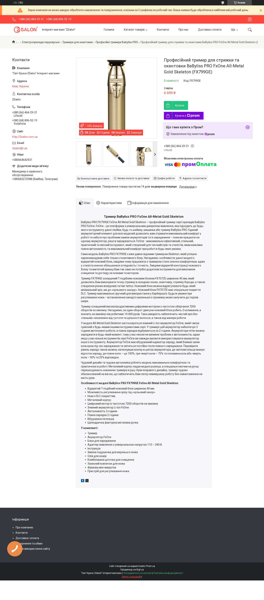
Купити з (180, 115)
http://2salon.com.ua (24, 136)
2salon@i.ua (19, 148)
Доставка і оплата (209, 29)
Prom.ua (150, 566)
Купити (179, 105)
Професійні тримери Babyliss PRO (117, 42)
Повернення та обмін (29, 543)
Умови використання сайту (33, 548)
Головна (109, 29)
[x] (87, 481)
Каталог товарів (134, 29)
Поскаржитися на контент (137, 573)
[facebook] (82, 481)
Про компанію (24, 527)
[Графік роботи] (250, 19)
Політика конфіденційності (168, 573)
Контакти (163, 29)
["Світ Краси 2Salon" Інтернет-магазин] (25, 29)
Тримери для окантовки (77, 42)
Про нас (183, 29)
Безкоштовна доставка (95, 178)
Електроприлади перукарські (41, 42)
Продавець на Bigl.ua (132, 569)
